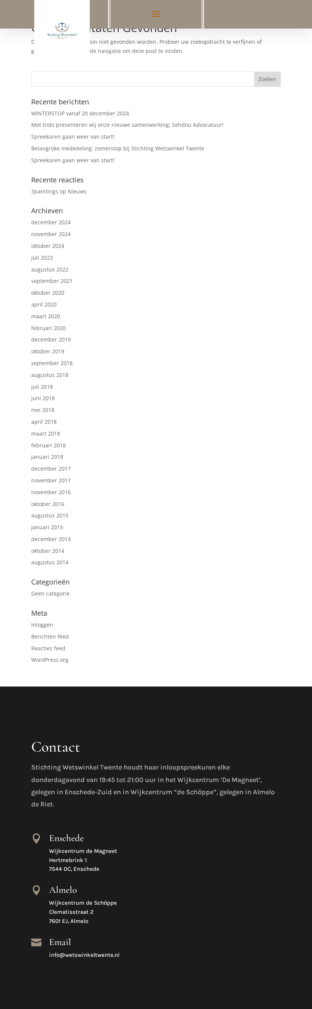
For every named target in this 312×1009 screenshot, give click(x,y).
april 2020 (44, 304)
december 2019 (51, 339)
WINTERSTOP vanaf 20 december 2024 (80, 113)
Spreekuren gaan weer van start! (73, 136)
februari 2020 (48, 328)
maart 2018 (45, 433)
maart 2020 (45, 316)
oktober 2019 (47, 351)
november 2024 (51, 234)
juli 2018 (42, 386)
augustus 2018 (49, 374)
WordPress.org (49, 659)
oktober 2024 (47, 245)
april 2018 (44, 421)
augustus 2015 (49, 515)
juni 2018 (43, 398)
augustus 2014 (49, 562)
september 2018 (52, 363)
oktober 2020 (47, 292)
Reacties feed (48, 648)
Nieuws (77, 191)
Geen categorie (50, 593)
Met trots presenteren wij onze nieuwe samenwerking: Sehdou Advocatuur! (127, 124)
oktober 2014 (47, 550)
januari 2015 (47, 527)
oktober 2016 (47, 504)
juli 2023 (42, 257)
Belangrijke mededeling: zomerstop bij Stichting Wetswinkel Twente (117, 148)
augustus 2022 (49, 269)
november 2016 (51, 492)
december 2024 (51, 222)
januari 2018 (47, 456)
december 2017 (51, 468)
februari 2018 (48, 445)
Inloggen (42, 624)
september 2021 (52, 280)
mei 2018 (42, 409)
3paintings (44, 191)
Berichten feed (50, 636)
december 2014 (51, 539)
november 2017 (51, 480)
